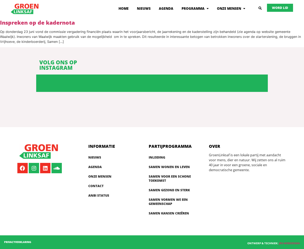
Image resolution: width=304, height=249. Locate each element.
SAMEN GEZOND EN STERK (169, 190)
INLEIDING (157, 157)
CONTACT (96, 186)
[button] (260, 8)
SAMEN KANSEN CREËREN (169, 213)
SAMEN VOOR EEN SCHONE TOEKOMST (170, 178)
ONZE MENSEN (229, 8)
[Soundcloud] (56, 168)
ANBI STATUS (98, 195)
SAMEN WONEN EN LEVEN (169, 167)
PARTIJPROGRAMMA (170, 146)
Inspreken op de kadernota (37, 22)
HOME (123, 8)
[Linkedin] (45, 168)
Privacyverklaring (17, 242)
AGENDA (166, 8)
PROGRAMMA (193, 8)
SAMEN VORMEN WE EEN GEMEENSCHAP (168, 201)
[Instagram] (34, 168)
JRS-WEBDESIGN (289, 243)
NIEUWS (144, 8)
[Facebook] (22, 168)
